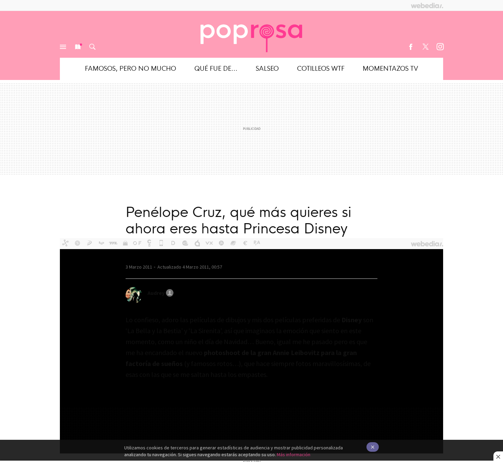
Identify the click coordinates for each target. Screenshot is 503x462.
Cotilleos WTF (321, 67)
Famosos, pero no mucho (130, 67)
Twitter (425, 47)
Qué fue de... (215, 67)
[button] (159, 293)
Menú (62, 47)
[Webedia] (427, 5)
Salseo (267, 67)
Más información (293, 454)
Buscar (92, 47)
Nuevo (77, 47)
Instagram (440, 47)
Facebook (410, 47)
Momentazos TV (390, 67)
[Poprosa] (251, 34)
